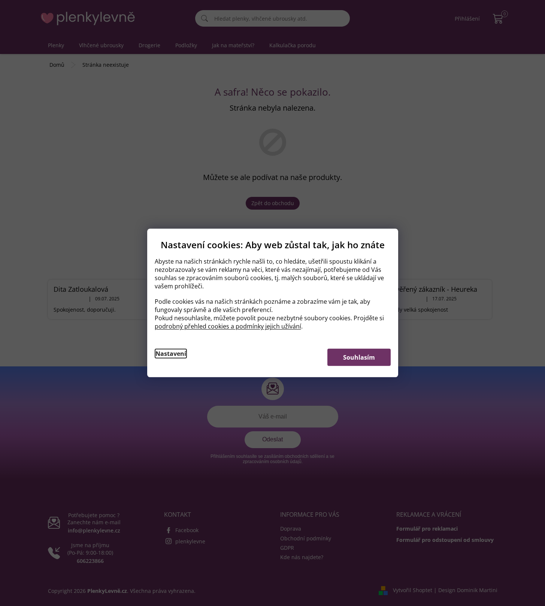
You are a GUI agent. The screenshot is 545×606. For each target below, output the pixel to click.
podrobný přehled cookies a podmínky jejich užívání (228, 326)
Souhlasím (359, 357)
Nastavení (170, 354)
